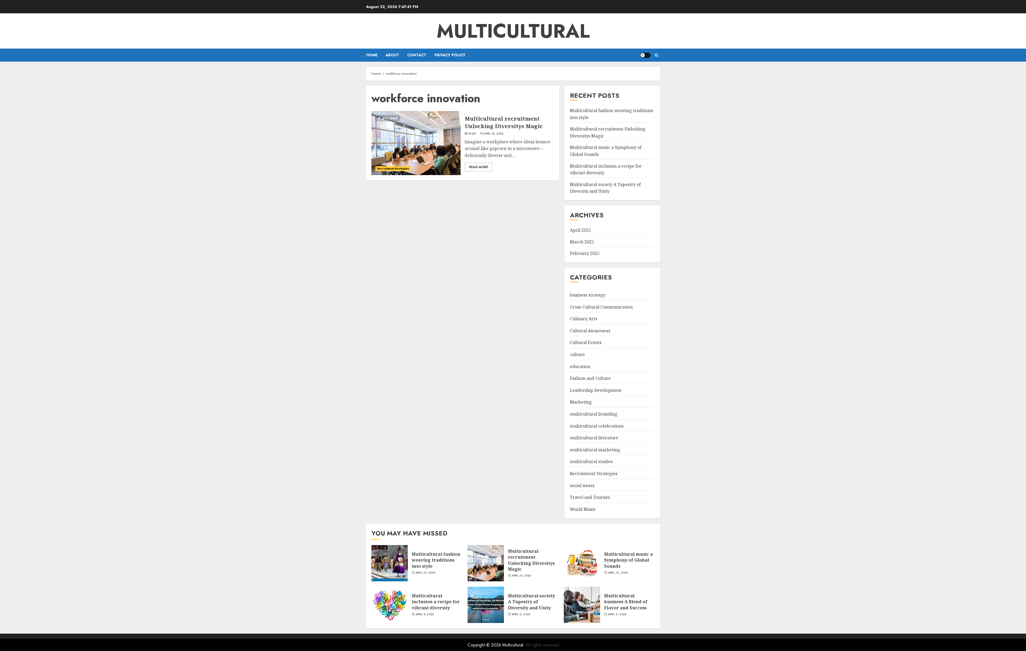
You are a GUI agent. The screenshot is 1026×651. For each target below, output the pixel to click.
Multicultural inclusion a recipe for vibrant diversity (436, 602)
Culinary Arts (583, 319)
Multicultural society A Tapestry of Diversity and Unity (605, 188)
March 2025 (582, 242)
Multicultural (513, 31)
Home (372, 55)
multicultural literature (594, 438)
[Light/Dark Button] (645, 55)
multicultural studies (591, 461)
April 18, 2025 (425, 573)
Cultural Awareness (590, 331)
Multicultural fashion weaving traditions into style (436, 560)
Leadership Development (595, 390)
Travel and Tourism (590, 497)
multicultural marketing (595, 450)
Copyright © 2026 (485, 645)
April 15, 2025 (493, 134)
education (580, 366)
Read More (478, 167)
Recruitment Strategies (393, 169)
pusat (472, 134)
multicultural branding (593, 414)
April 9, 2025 (424, 614)
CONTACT (416, 55)
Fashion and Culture (590, 378)
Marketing (581, 402)
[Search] (656, 55)
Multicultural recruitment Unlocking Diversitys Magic (504, 122)
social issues (582, 485)
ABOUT (392, 55)
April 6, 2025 (521, 614)
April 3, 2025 (617, 614)
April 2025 (580, 230)
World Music (583, 509)
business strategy (587, 295)
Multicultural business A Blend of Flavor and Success (625, 602)
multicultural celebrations (597, 426)
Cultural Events (585, 342)
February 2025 (585, 253)
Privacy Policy (449, 55)
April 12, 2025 (618, 573)
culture (577, 354)
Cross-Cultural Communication (601, 307)
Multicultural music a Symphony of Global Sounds (628, 560)
